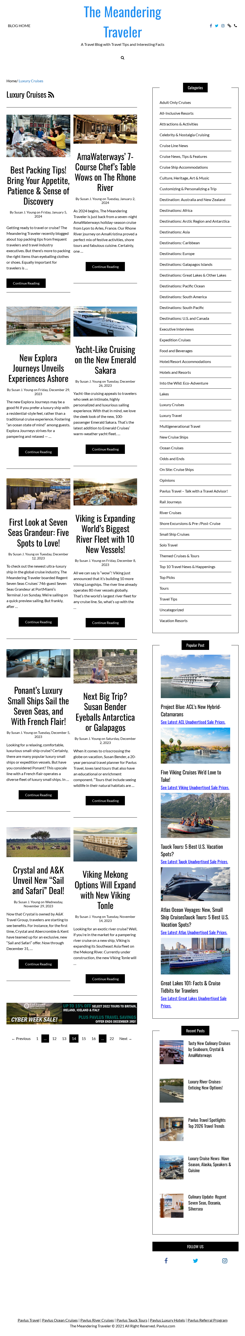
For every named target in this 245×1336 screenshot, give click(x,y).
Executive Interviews (177, 329)
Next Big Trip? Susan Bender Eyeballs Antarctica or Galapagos (105, 711)
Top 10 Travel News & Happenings (187, 566)
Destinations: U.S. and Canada (184, 318)
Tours (164, 588)
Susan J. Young (25, 212)
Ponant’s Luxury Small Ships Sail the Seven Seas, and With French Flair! (38, 705)
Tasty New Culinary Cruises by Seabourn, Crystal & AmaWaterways (209, 1049)
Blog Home (19, 25)
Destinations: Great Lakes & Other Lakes (193, 275)
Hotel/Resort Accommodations (185, 361)
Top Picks (167, 577)
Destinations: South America (183, 296)
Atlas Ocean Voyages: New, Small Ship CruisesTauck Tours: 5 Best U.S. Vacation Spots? (195, 917)
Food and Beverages (176, 350)
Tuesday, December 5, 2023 (52, 734)
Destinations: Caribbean (180, 242)
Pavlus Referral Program (208, 1320)
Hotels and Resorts (175, 372)
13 (64, 1038)
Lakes (164, 394)
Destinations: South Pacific (182, 307)
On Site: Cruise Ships (177, 469)
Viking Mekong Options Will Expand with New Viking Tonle (105, 889)
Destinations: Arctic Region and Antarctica (194, 221)
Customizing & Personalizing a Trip (188, 188)
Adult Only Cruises (175, 102)
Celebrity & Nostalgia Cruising (184, 134)
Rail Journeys (171, 501)
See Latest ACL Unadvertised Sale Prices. (193, 722)
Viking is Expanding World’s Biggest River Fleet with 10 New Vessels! (105, 533)
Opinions (167, 480)
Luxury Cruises (172, 404)
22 (112, 1038)
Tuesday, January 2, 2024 (118, 201)
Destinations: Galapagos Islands (186, 264)
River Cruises (170, 512)
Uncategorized (172, 609)
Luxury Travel (171, 415)
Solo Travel (169, 545)
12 (54, 1038)
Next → (125, 1038)
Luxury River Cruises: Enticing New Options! (205, 1084)
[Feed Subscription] (51, 94)
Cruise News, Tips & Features (183, 156)
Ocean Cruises (172, 447)
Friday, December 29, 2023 (52, 392)
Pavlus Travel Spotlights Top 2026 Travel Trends (207, 1123)
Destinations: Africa (176, 210)
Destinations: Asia (175, 232)
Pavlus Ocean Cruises (60, 1320)
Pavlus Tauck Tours (132, 1320)
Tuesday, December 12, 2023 (50, 556)
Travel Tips (168, 599)
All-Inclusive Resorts (177, 113)
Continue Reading (26, 283)
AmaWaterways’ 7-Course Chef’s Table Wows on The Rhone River (105, 172)
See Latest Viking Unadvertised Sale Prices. (195, 787)
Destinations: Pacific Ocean (182, 286)
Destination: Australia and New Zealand (192, 199)
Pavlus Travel (28, 1320)
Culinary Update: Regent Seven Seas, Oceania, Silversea (207, 1202)
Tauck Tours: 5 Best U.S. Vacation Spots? (192, 850)
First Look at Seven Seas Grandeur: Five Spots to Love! (38, 532)
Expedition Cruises (175, 340)
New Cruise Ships (174, 437)
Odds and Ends (172, 458)
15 (84, 1038)
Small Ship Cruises (174, 534)
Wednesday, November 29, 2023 (43, 904)
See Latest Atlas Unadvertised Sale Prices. (194, 932)
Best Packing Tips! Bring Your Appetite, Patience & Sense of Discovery (38, 185)
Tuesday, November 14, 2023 (117, 918)
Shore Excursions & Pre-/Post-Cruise (190, 523)
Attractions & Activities (179, 124)
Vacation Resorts (174, 620)
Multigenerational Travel (180, 426)
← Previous (21, 1038)
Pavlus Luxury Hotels (167, 1320)
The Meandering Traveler (122, 21)
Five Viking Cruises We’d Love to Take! (191, 775)
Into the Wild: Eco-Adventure (184, 383)
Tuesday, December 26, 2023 (117, 383)
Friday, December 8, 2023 (118, 562)
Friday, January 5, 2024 (50, 214)
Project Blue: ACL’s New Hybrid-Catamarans (191, 710)
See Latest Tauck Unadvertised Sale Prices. (194, 861)
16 (93, 1038)
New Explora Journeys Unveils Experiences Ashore (38, 367)
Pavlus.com (165, 1326)
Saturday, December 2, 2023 (118, 740)
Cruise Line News (174, 145)
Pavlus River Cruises (97, 1320)
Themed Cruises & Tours (179, 555)
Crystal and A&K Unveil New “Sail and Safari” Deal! (38, 880)
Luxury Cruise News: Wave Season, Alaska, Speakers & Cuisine (209, 1164)
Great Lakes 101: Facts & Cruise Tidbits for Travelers (190, 986)
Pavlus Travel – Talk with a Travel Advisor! (194, 491)
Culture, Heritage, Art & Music (184, 178)
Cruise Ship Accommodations (184, 167)
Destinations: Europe (177, 253)
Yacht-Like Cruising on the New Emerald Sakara (105, 359)
